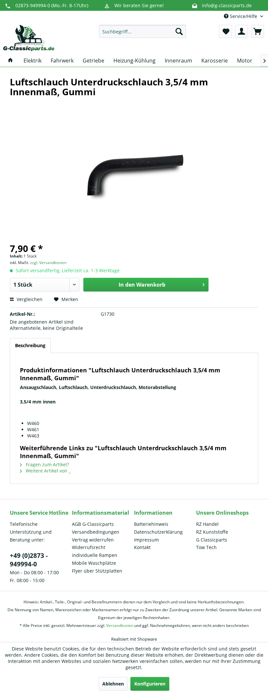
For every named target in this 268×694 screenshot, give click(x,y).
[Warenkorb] (257, 31)
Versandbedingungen (95, 532)
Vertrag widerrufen (93, 540)
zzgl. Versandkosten (48, 262)
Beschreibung (30, 345)
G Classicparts (211, 540)
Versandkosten (119, 625)
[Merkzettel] (225, 31)
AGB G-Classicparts (93, 524)
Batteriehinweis (151, 524)
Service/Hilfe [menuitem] (243, 16)
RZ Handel (207, 524)
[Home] (10, 60)
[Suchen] (179, 31)
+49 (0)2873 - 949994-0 (29, 559)
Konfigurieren (149, 684)
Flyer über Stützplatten (97, 571)
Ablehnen (113, 684)
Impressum (146, 540)
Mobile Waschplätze (94, 563)
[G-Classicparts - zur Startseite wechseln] (28, 38)
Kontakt (142, 547)
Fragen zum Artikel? (47, 464)
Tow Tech (206, 547)
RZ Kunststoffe (212, 532)
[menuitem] (142, 31)
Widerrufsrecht (88, 547)
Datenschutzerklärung (158, 532)
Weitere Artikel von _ (48, 471)
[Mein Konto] (241, 31)
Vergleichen (28, 299)
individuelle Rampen (94, 555)
